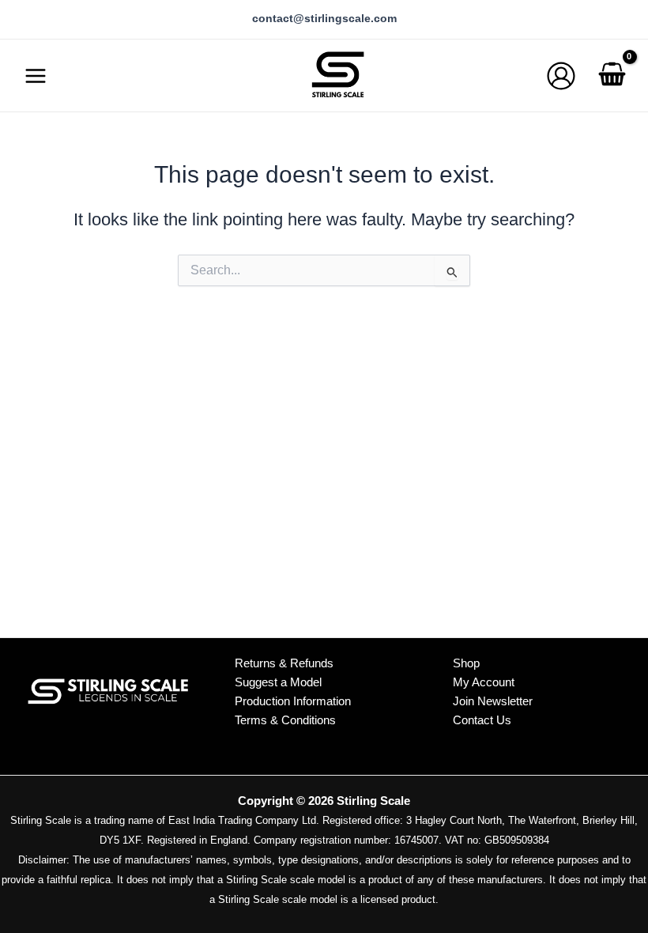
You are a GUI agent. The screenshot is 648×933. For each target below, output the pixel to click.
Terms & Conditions (285, 720)
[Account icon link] (561, 76)
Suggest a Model (278, 682)
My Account (483, 682)
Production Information (293, 701)
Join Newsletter (493, 701)
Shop (466, 663)
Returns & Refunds (284, 663)
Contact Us (482, 720)
